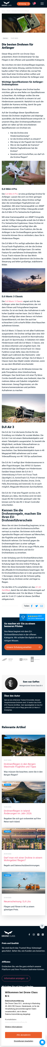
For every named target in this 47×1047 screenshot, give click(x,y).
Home (3, 11)
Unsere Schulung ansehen (18, 647)
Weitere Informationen (13, 1027)
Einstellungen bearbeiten (23, 1041)
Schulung (22, 4)
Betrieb (5, 38)
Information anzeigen (14, 978)
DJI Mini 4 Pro (11, 194)
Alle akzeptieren (23, 1035)
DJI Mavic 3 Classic (14, 301)
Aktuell (8, 11)
